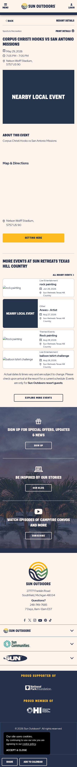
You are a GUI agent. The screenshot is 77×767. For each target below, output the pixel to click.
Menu (5, 7)
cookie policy (29, 744)
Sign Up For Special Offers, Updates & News (39, 432)
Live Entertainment (49, 280)
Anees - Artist (48, 310)
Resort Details (65, 20)
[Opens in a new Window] (38, 688)
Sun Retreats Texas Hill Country (54, 294)
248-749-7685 (38, 605)
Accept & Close (16, 750)
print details (63, 31)
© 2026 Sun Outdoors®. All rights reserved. (38, 728)
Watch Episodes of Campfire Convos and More (38, 522)
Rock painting (48, 335)
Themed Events (47, 331)
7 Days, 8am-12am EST (38, 609)
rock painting (48, 284)
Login (71, 7)
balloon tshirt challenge (54, 356)
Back (10, 21)
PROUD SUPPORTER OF (38, 675)
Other (42, 306)
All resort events (63, 275)
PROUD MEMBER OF (38, 701)
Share (9, 762)
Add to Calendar (33, 762)
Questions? (38, 600)
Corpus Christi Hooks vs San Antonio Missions (38, 41)
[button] (40, 62)
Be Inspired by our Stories (38, 477)
